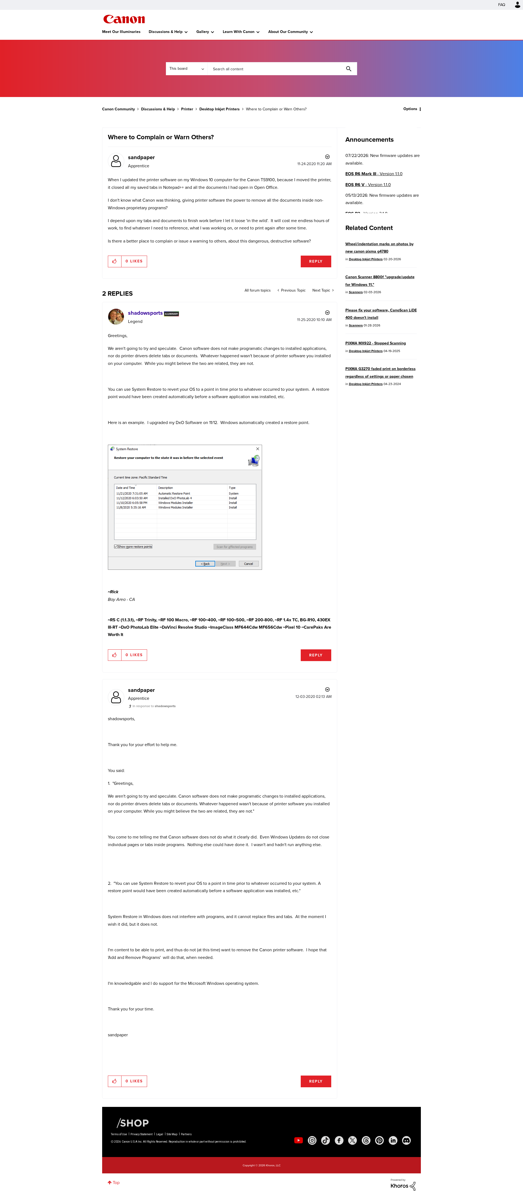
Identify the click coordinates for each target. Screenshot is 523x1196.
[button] (337, 554)
